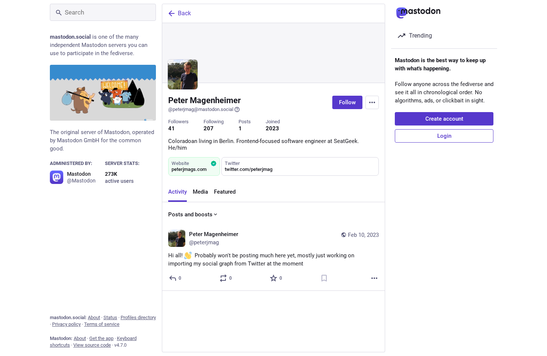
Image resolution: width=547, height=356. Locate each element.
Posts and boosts (190, 214)
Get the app (101, 338)
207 (209, 128)
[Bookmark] (324, 278)
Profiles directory (138, 317)
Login (444, 136)
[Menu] (372, 102)
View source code (92, 345)
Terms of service (101, 324)
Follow (347, 102)
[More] (374, 278)
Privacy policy (66, 324)
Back (184, 13)
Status (110, 317)
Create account (444, 118)
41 (171, 128)
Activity (177, 191)
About (94, 317)
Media (200, 191)
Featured (225, 191)
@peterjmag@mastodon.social (200, 109)
